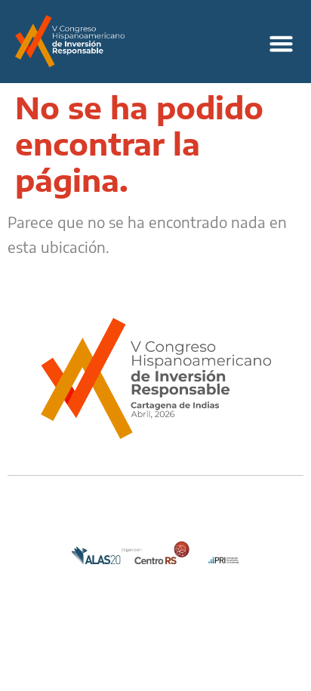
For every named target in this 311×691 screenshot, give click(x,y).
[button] (281, 44)
